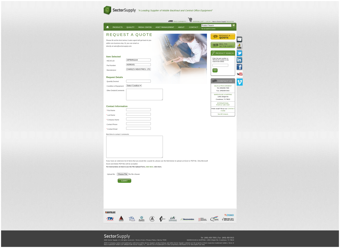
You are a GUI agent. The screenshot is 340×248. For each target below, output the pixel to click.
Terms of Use (140, 240)
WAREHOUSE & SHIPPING (223, 94)
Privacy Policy (151, 240)
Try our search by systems (208, 28)
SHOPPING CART (198, 21)
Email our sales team (223, 105)
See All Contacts (223, 114)
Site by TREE (161, 240)
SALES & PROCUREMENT (223, 86)
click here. (150, 167)
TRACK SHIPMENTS (179, 21)
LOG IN (208, 21)
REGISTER (230, 21)
